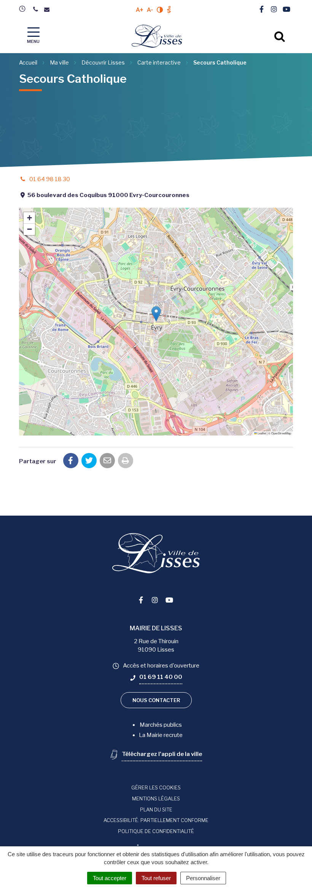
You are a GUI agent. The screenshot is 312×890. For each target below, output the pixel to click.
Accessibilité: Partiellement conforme (156, 820)
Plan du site (156, 809)
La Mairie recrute (161, 735)
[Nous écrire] (48, 10)
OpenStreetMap (281, 433)
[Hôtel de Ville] (24, 9)
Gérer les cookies (156, 787)
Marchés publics (161, 724)
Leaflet (261, 433)
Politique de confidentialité (156, 831)
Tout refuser (156, 878)
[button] (156, 314)
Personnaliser (203, 878)
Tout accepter (109, 878)
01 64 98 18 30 (49, 179)
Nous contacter (156, 700)
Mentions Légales (156, 798)
